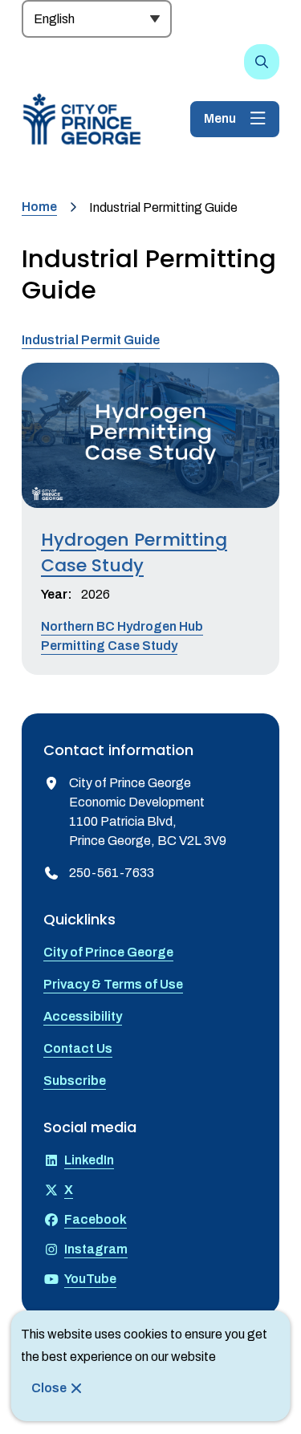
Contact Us (77, 1048)
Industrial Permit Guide (91, 340)
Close (49, 1388)
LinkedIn (89, 1160)
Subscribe (74, 1080)
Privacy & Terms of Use (113, 984)
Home (39, 206)
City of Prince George (108, 952)
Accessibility (82, 1016)
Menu (220, 118)
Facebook (95, 1219)
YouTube (90, 1279)
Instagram (96, 1249)
